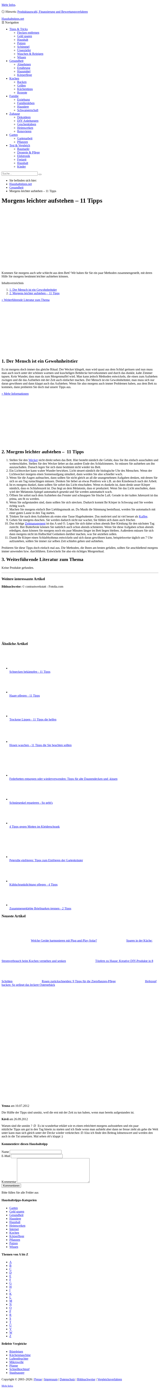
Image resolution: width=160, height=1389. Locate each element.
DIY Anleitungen (27, 120)
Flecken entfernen (28, 32)
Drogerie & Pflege (28, 152)
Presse (38, 1379)
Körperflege (24, 75)
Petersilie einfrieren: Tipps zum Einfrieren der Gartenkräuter (46, 860)
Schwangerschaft (27, 110)
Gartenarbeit (24, 138)
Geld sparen (24, 36)
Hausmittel (23, 71)
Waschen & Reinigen (30, 53)
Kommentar (9, 1181)
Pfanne (13, 1365)
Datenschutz (67, 1379)
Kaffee (143, 516)
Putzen (21, 43)
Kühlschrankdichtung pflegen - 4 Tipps (33, 884)
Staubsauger (16, 1372)
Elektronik (23, 156)
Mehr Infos (8, 4)
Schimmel (23, 46)
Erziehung (23, 99)
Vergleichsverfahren (109, 1379)
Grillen (21, 85)
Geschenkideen (26, 124)
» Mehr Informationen (15, 393)
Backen (22, 82)
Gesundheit (16, 60)
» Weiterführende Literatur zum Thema (26, 300)
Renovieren (24, 131)
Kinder (21, 166)
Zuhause (14, 113)
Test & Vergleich (19, 145)
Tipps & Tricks (18, 29)
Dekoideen (24, 117)
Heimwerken (25, 127)
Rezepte (22, 92)
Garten (13, 134)
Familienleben (26, 103)
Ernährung (23, 68)
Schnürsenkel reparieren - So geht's (31, 802)
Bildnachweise (86, 1379)
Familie (14, 96)
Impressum (51, 1379)
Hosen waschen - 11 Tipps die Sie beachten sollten (40, 745)
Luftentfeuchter (18, 1358)
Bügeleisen (16, 1351)
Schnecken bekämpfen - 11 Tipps (29, 671)
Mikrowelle (16, 1362)
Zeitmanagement (35, 523)
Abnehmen (24, 64)
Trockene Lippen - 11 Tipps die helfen (32, 719)
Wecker (33, 460)
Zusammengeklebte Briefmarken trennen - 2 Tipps (40, 908)
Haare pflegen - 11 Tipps (24, 695)
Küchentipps (25, 89)
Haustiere (23, 106)
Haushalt (22, 39)
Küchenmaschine (20, 1355)
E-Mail (6, 1156)
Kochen (14, 78)
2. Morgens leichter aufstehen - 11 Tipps (34, 293)
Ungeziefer (24, 50)
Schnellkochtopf (19, 1369)
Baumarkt (23, 149)
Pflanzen (22, 142)
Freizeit (21, 159)
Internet (14, 1229)
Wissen (21, 57)
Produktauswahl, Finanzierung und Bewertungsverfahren (52, 11)
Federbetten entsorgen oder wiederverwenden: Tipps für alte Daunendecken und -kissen (63, 778)
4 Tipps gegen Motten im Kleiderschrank (34, 826)
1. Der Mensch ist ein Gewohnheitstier (33, 289)
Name (5, 1151)
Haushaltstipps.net (20, 184)
